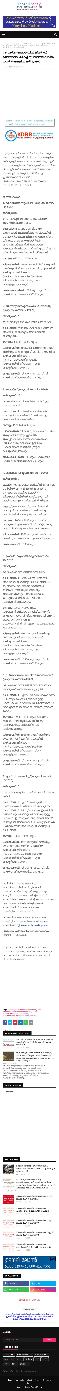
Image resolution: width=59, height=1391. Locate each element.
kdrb (39, 1010)
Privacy (37, 1380)
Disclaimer (47, 1380)
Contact (30, 1383)
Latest (35, 1012)
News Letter (19, 1380)
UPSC (45, 1359)
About (29, 1380)
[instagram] (43, 1289)
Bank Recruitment (24, 1355)
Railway (29, 1359)
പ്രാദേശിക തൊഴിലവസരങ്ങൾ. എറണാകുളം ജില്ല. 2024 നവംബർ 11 (33, 1209)
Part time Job (16, 1359)
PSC (6, 1359)
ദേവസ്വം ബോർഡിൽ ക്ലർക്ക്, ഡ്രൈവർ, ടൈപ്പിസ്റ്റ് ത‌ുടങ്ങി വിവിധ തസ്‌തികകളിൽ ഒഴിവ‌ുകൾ (34, 1042)
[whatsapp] (16, 1289)
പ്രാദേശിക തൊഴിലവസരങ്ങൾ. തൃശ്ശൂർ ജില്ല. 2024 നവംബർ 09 (34, 1221)
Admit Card (8, 1355)
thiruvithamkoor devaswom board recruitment (27, 43)
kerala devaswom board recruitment (17, 1012)
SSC (37, 1359)
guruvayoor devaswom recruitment (22, 1010)
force (14, 1364)
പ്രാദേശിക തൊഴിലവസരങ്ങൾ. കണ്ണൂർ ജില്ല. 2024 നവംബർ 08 (34, 1233)
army (6, 1364)
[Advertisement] (29, 92)
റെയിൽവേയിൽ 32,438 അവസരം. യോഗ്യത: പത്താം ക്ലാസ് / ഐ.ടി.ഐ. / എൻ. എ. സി (35, 1168)
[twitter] (43, 1283)
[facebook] (16, 1283)
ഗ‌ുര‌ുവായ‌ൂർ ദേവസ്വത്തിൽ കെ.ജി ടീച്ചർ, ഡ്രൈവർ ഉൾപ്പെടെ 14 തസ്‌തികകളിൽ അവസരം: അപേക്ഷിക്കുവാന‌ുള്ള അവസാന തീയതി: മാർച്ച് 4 (35, 1057)
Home (5, 43)
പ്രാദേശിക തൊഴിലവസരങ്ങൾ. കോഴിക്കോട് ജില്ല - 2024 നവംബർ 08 (33, 1245)
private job (24, 1364)
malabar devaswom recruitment (15, 1014)
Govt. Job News (41, 1355)
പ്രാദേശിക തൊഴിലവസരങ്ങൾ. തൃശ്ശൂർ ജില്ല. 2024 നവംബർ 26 (34, 1197)
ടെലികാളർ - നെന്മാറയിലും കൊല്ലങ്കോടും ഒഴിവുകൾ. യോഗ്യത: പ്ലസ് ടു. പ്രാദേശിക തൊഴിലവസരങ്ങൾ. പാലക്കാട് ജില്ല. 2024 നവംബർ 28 (35, 1183)
